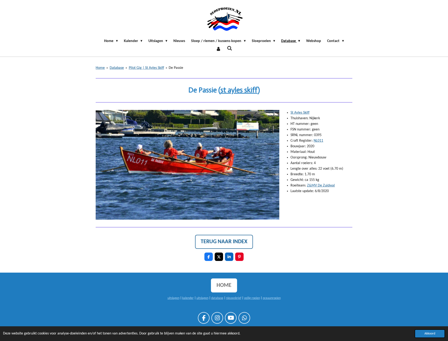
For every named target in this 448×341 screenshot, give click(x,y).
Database (117, 68)
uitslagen (173, 298)
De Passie (176, 68)
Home (100, 68)
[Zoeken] (229, 48)
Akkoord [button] (429, 333)
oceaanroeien (272, 298)
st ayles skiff (239, 90)
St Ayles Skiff (299, 113)
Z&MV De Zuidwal (321, 185)
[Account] (218, 49)
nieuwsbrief (233, 298)
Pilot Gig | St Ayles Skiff (146, 68)
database (217, 298)
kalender (188, 298)
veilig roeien (252, 298)
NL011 (318, 141)
